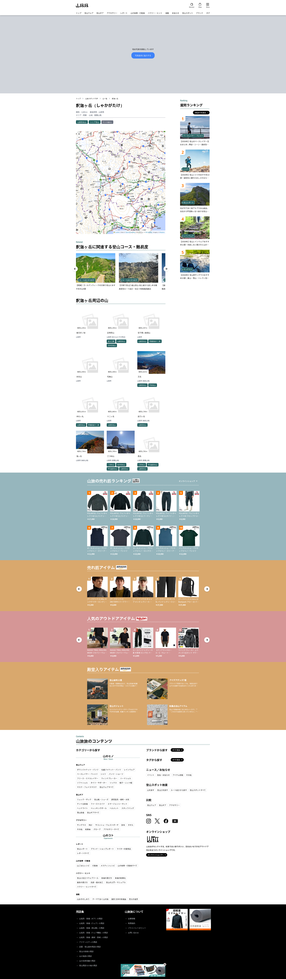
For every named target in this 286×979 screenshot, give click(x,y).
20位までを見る (200, 112)
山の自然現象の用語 (87, 961)
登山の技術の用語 (86, 951)
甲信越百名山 (112, 469)
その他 (79, 829)
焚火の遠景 (133, 899)
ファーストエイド (98, 803)
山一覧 (105, 98)
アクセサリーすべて (111, 829)
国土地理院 (149, 232)
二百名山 (111, 465)
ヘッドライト (82, 808)
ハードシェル (125, 778)
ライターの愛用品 (124, 848)
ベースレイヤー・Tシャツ (87, 774)
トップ (78, 13)
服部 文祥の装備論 (118, 899)
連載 (167, 13)
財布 (123, 825)
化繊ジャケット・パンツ (111, 769)
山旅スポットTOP (91, 98)
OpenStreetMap (130, 232)
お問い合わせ (133, 933)
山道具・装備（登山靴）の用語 (91, 928)
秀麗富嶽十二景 (154, 341)
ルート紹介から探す (179, 790)
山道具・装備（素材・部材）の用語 (93, 937)
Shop (200, 7)
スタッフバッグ (127, 808)
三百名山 (142, 465)
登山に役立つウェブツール (87, 878)
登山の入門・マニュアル (116, 882)
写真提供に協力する (143, 55)
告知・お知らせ (163, 775)
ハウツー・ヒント (155, 13)
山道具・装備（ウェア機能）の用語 (93, 933)
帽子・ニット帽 (126, 782)
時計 (90, 825)
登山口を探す (162, 790)
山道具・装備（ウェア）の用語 (91, 923)
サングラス (81, 825)
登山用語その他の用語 (88, 965)
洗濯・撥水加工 (97, 882)
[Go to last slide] (75, 269)
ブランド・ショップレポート (102, 848)
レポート (123, 13)
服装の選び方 (82, 882)
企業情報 (131, 919)
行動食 (95, 865)
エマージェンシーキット (117, 803)
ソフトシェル (82, 782)
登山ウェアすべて (107, 787)
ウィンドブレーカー (109, 778)
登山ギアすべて (93, 812)
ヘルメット (114, 808)
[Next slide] (166, 269)
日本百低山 (112, 345)
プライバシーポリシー (137, 928)
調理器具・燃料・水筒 (120, 799)
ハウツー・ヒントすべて (86, 886)
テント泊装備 (82, 803)
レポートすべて (83, 853)
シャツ (103, 774)
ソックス (113, 782)
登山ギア (100, 13)
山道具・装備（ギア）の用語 (90, 919)
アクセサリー (112, 13)
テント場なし (107, 122)
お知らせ (175, 13)
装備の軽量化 (120, 878)
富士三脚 (111, 341)
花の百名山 (121, 465)
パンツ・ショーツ (116, 774)
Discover (191, 7)
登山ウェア (88, 13)
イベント (150, 775)
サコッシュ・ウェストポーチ (107, 825)
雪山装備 (80, 812)
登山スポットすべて (198, 790)
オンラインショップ (187, 481)
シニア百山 (94, 122)
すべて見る (176, 750)
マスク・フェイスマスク (87, 787)
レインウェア (129, 769)
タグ (208, 13)
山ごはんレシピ (83, 865)
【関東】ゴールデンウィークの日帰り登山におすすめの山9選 (95, 287)
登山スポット (187, 13)
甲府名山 (152, 385)
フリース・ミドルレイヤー (87, 778)
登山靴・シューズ (101, 799)
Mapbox (162, 232)
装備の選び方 (106, 878)
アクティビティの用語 (88, 942)
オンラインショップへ (156, 855)
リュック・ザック (84, 799)
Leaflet (117, 232)
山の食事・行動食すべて (127, 865)
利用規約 (131, 923)
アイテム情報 (178, 775)
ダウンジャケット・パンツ (87, 769)
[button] (120, 186)
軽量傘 (88, 829)
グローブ (97, 829)
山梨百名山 (81, 122)
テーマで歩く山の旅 (100, 899)
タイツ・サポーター (99, 782)
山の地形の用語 (85, 956)
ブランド (199, 13)
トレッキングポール (99, 808)
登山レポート (82, 848)
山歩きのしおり (83, 899)
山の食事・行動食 (138, 13)
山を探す (150, 790)
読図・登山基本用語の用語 (90, 947)
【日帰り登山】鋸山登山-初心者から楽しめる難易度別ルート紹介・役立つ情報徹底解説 (138, 287)
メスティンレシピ (108, 865)
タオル (130, 825)
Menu (208, 7)
